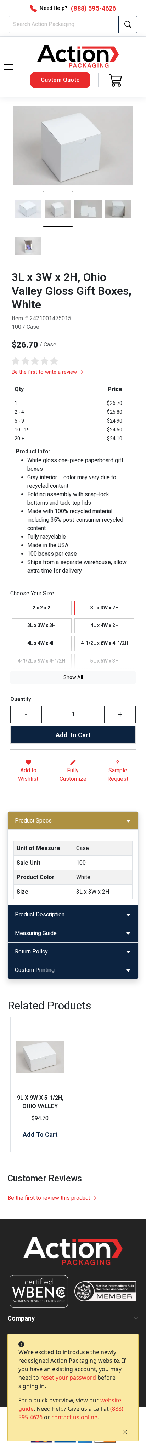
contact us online (74, 1417)
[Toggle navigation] (8, 66)
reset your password (68, 1377)
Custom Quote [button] (60, 79)
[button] (8, 66)
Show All (73, 677)
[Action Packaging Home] (73, 1256)
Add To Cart (73, 735)
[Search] (127, 24)
